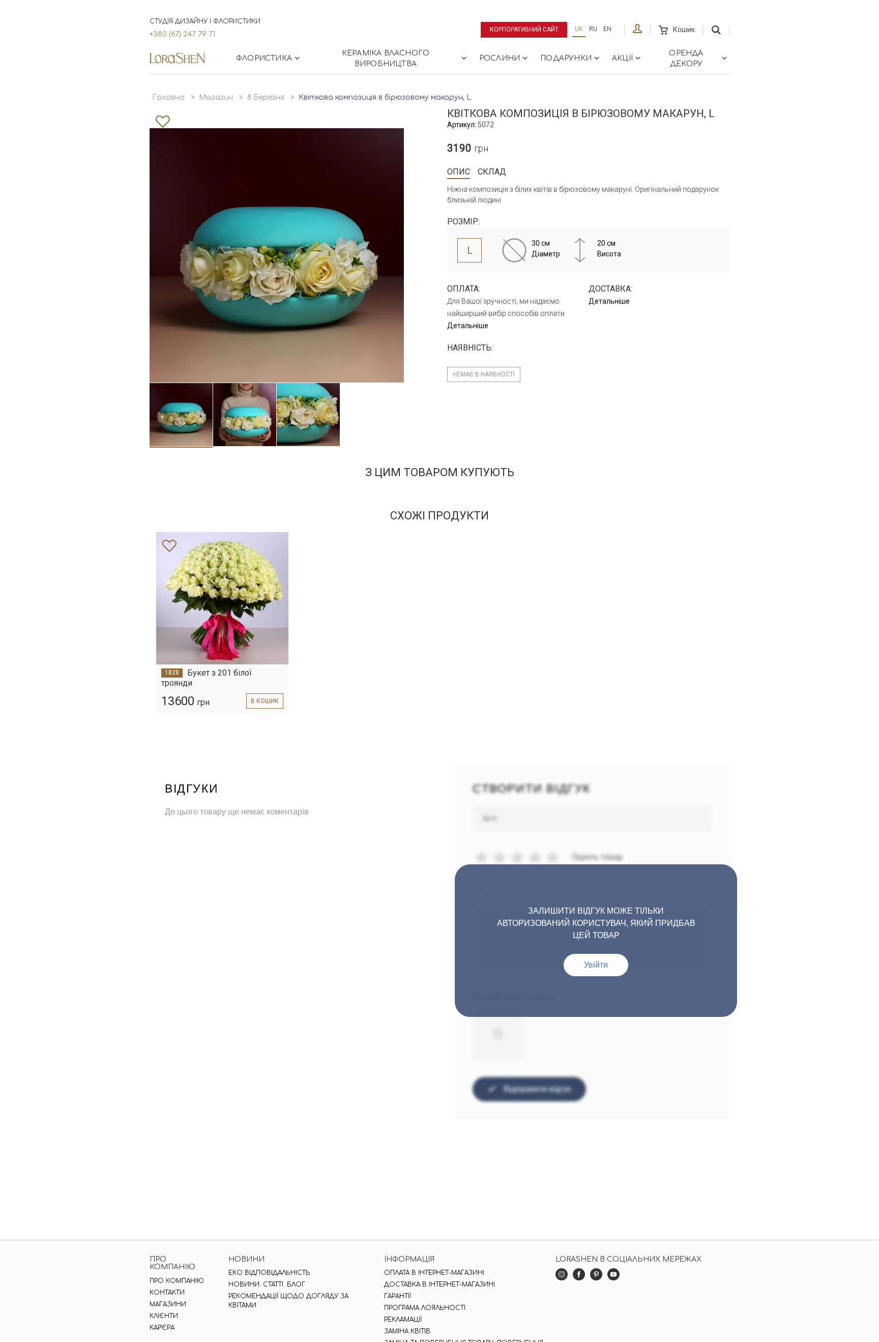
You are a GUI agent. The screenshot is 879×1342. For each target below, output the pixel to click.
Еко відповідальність (269, 1272)
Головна (168, 97)
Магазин (216, 97)
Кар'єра (162, 1327)
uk (579, 29)
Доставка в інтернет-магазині (439, 1284)
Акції (622, 58)
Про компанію (177, 1281)
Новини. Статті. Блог (266, 1284)
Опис (458, 172)
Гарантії (397, 1296)
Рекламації (403, 1319)
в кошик (265, 701)
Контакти (167, 1292)
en (607, 29)
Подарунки (566, 58)
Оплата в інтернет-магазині (434, 1272)
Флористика (264, 58)
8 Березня (265, 97)
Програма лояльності (424, 1307)
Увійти (596, 964)
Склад (492, 172)
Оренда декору (686, 58)
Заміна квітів (407, 1331)
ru (593, 29)
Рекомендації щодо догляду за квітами (288, 1301)
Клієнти (164, 1316)
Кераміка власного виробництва (385, 58)
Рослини (499, 58)
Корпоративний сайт (524, 29)
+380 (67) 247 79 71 (182, 34)
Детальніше (467, 326)
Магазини (168, 1304)
